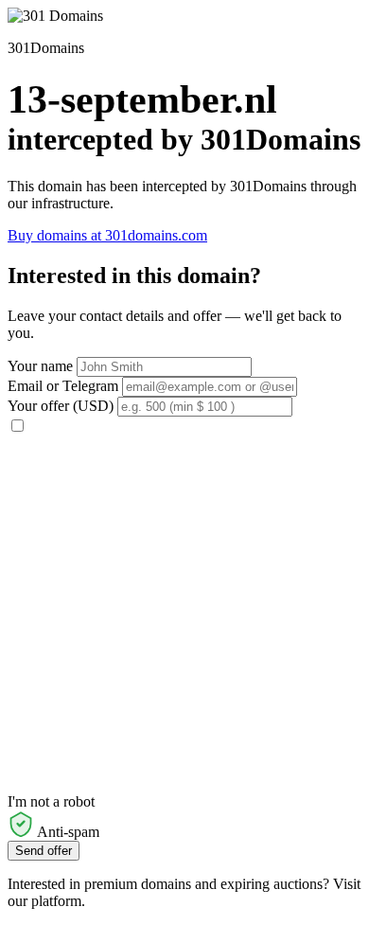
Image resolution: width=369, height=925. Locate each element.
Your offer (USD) (61, 406)
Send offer (43, 851)
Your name (40, 366)
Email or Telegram (63, 386)
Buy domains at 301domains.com (107, 235)
